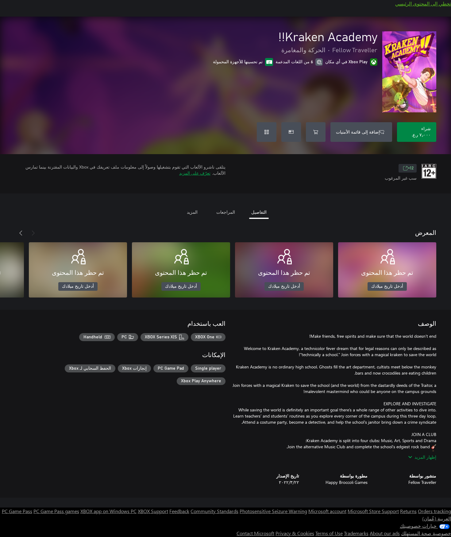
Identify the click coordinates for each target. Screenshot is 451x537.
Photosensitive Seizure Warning (273, 511)
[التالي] (21, 233)
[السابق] (33, 233)
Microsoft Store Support (373, 511)
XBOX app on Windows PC (108, 511)
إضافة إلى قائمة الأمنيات (358, 132)
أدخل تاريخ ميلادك (387, 286)
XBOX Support (153, 511)
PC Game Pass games (56, 511)
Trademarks (356, 533)
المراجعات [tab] (225, 212)
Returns (408, 511)
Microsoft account (327, 511)
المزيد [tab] (192, 212)
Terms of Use (329, 533)
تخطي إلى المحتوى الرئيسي (423, 3)
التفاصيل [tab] (259, 212)
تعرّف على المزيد (194, 173)
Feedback (179, 511)
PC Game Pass (17, 511)
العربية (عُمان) (436, 518)
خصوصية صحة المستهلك (426, 533)
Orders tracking (434, 511)
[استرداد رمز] (266, 132)
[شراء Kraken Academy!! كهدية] (291, 132)
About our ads (385, 533)
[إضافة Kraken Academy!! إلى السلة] (316, 132)
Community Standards (214, 511)
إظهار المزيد (425, 457)
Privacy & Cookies (295, 533)
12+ (411, 168)
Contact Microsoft (255, 533)
